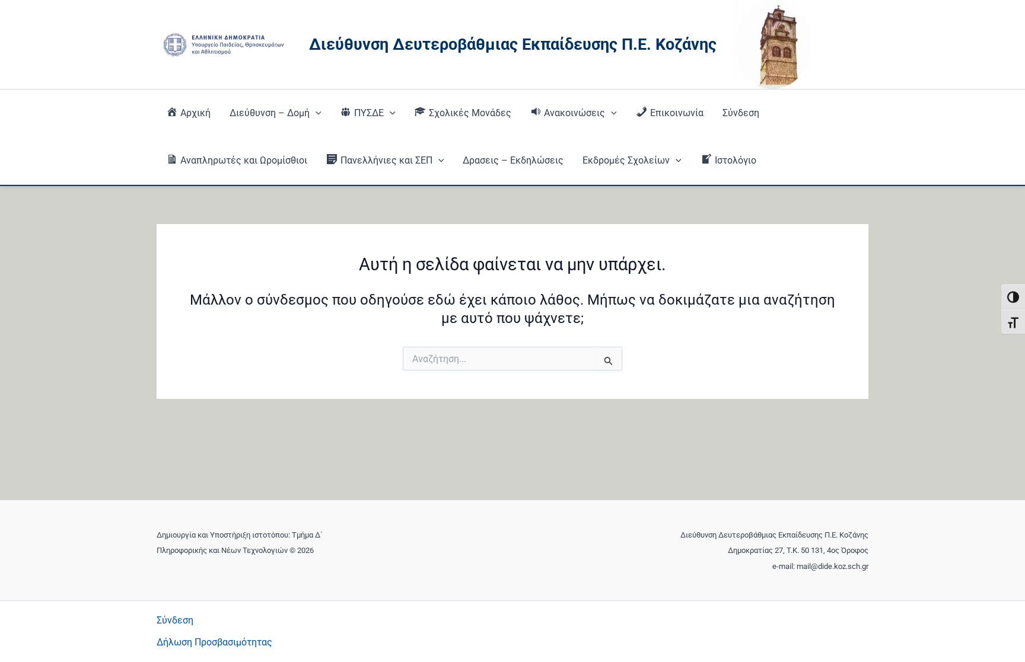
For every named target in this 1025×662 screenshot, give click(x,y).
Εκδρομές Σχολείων (626, 160)
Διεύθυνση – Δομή (270, 113)
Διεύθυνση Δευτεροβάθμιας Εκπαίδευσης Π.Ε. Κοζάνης (513, 44)
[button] (315, 113)
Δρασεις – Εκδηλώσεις (513, 160)
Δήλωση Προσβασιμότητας (214, 642)
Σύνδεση (740, 113)
